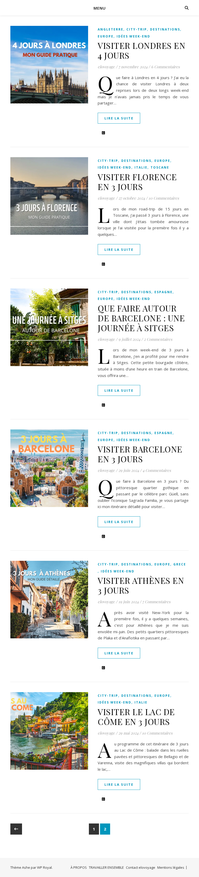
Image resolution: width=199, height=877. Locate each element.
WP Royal (44, 867)
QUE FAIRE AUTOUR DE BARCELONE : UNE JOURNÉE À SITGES (141, 318)
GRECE (179, 564)
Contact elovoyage (140, 867)
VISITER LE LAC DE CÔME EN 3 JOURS (136, 716)
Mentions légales (170, 867)
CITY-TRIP (136, 29)
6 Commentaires (165, 66)
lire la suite (118, 118)
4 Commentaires (157, 470)
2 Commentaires (158, 339)
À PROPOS (78, 867)
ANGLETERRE (110, 29)
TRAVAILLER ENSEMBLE (106, 867)
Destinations (165, 29)
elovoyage (106, 66)
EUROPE (105, 36)
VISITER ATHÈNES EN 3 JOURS (141, 585)
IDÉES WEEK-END (133, 36)
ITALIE (140, 167)
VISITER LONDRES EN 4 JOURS (141, 50)
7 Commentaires (156, 601)
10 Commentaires (163, 198)
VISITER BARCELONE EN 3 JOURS (140, 453)
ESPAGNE (163, 292)
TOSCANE (160, 167)
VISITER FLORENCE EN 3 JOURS (137, 181)
